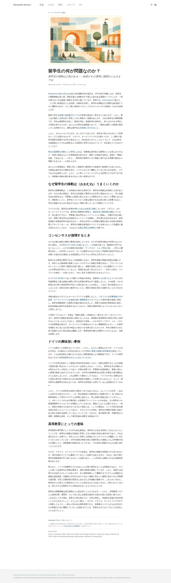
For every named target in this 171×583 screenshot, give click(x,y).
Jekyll (42, 575)
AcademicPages (50, 575)
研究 (60, 5)
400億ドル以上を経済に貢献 (84, 208)
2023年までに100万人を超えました (73, 245)
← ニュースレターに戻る (56, 12)
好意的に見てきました (89, 127)
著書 (41, 5)
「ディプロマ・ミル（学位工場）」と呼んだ (102, 248)
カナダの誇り (59, 278)
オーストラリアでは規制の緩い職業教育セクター (74, 299)
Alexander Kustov (22, 5)
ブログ (51, 5)
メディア (71, 5)
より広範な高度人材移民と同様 (87, 227)
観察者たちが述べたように (104, 278)
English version (107, 577)
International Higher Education (59, 93)
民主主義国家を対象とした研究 (61, 151)
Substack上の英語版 (72, 526)
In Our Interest (107, 100)
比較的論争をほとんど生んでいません (75, 357)
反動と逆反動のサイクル (69, 115)
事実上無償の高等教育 (101, 351)
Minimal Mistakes (68, 575)
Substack (51, 520)
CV (80, 5)
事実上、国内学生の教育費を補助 (99, 212)
